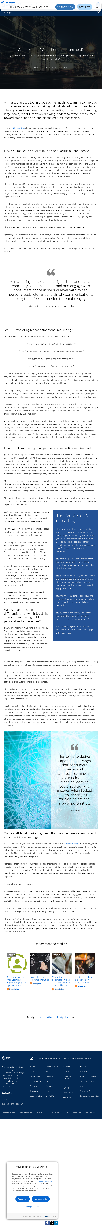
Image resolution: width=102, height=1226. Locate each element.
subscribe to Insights (53, 1017)
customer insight (72, 843)
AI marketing (19, 128)
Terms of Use (40, 1113)
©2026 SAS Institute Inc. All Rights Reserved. (79, 1113)
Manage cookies (32, 1206)
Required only (40, 1199)
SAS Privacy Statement (44, 1181)
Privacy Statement (25, 1113)
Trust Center (54, 1113)
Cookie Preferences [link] (9, 1113)
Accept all (22, 1199)
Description (14, 989)
